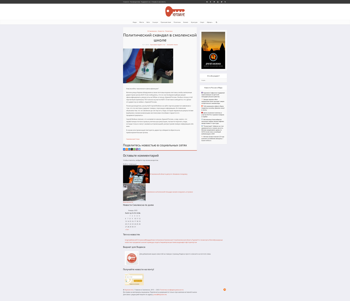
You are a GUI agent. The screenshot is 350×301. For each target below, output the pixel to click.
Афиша (209, 22)
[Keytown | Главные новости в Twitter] (214, 2)
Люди (135, 22)
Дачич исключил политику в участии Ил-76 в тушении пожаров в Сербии (212, 115)
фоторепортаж (191, 242)
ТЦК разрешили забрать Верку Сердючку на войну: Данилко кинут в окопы (213, 108)
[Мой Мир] (129, 149)
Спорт (202, 22)
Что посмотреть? (203, 240)
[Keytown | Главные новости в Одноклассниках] (210, 2)
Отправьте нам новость (158, 2)
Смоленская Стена (132, 139)
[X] (132, 149)
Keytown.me (129, 290)
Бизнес (185, 22)
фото (184, 242)
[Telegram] (139, 149)
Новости (161, 31)
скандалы (179, 242)
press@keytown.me (160, 295)
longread (128, 240)
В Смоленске (152, 31)
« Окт (127, 230)
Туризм (194, 240)
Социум (155, 22)
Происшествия (166, 22)
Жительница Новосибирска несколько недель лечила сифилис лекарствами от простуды (212, 121)
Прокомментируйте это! (157, 45)
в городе (134, 242)
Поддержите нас (146, 2)
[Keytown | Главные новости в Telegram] (221, 2)
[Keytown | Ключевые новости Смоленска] (175, 11)
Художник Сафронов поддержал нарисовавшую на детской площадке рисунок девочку (213, 95)
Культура (194, 22)
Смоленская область (184, 240)
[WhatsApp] (134, 149)
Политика (177, 22)
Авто (148, 22)
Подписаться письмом (134, 284)
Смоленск (160, 240)
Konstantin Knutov (172, 45)
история (148, 242)
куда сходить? (156, 242)
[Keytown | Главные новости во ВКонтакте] (207, 2)
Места (141, 22)
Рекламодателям (135, 2)
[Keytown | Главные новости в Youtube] (218, 2)
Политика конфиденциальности (171, 290)
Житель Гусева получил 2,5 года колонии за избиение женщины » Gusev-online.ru (212, 138)
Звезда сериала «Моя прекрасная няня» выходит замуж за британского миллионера (212, 101)
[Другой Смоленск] (213, 50)
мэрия (163, 242)
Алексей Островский (138, 240)
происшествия (170, 242)
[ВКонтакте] (124, 149)
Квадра (148, 240)
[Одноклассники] (127, 149)
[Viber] (137, 149)
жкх (143, 242)
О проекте (126, 2)
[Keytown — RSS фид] (225, 2)
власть (139, 242)
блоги (212, 240)
